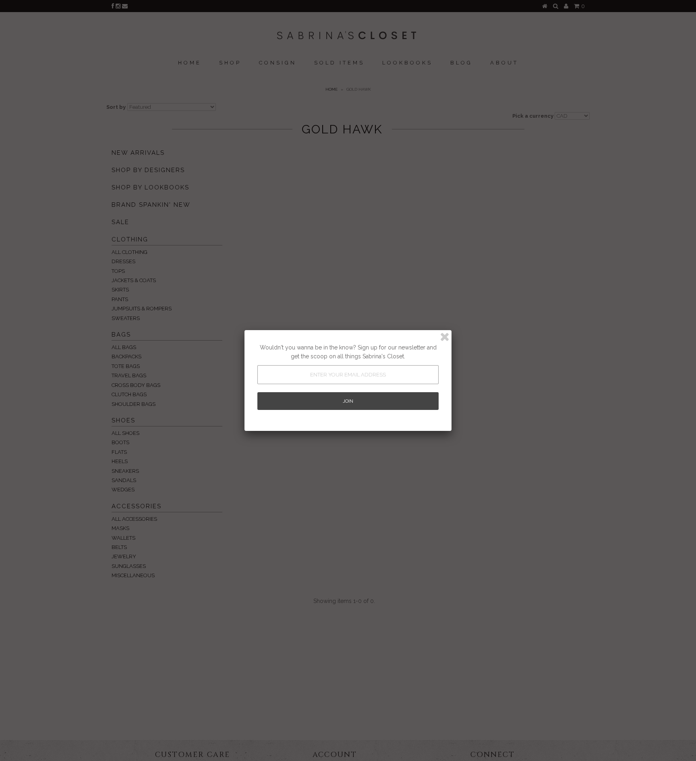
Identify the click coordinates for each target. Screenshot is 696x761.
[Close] (445, 337)
